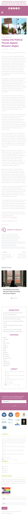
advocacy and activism (6, 234)
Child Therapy (6, 343)
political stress (13, 245)
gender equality (5, 245)
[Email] (19, 8)
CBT (4, 341)
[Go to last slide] (4, 283)
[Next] (24, 283)
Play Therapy (6, 354)
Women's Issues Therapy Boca (8, 247)
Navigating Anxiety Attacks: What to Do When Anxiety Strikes (21, 255)
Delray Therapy (21, 242)
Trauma (3, 37)
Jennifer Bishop (5, 49)
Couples (5, 345)
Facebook (5, 466)
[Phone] (16, 8)
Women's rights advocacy (20, 247)
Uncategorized (6, 362)
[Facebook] (9, 8)
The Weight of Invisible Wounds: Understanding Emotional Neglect (11, 291)
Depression (5, 346)
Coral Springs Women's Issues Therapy (9, 240)
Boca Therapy (15, 234)
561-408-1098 (9, 383)
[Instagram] (14, 8)
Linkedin (5, 472)
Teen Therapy (6, 356)
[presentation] (14, 278)
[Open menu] (2, 12)
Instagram (5, 470)
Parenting (5, 352)
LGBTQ (4, 350)
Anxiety (4, 337)
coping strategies (5, 237)
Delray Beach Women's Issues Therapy (9, 242)
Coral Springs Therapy (14, 237)
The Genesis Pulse (7, 358)
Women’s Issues (8, 37)
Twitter (5, 468)
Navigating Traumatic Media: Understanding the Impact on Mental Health (7, 256)
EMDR (4, 348)
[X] (12, 8)
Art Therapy (5, 339)
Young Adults (6, 365)
